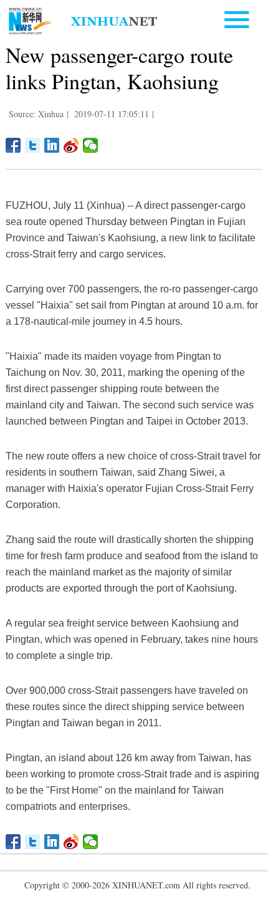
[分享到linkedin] (52, 145)
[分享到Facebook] (13, 145)
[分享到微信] (90, 145)
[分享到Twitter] (33, 145)
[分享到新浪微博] (71, 145)
